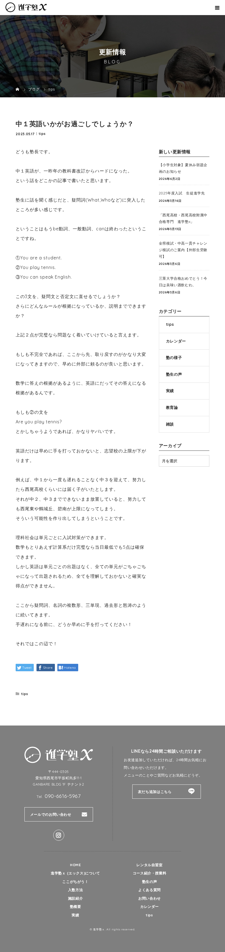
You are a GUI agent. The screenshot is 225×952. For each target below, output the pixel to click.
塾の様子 (174, 357)
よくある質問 (149, 890)
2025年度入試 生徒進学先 (182, 193)
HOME (75, 865)
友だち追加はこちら (155, 791)
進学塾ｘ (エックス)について (75, 873)
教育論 (172, 407)
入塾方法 (75, 890)
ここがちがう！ (75, 881)
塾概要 (75, 906)
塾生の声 (174, 374)
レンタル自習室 (149, 865)
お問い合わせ (149, 898)
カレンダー (176, 341)
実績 (170, 390)
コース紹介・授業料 (150, 873)
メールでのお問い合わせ (50, 814)
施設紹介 (75, 898)
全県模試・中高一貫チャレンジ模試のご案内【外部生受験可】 (183, 250)
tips (42, 133)
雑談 (170, 424)
